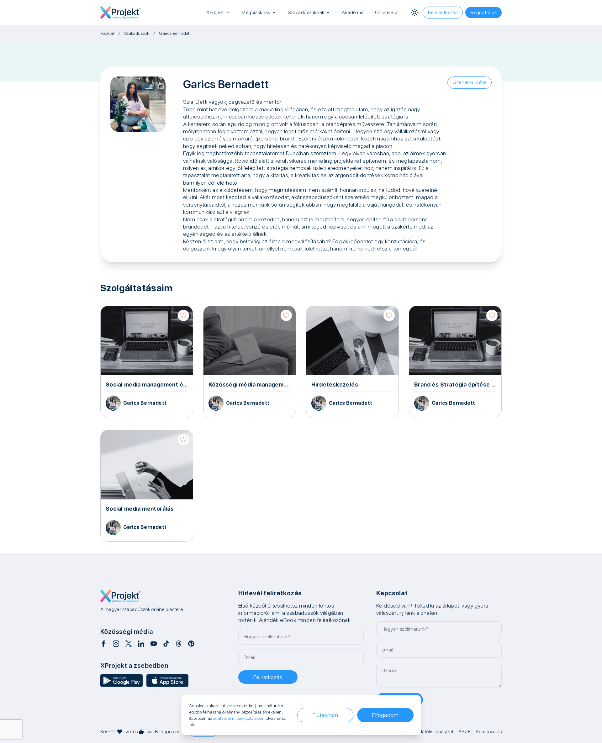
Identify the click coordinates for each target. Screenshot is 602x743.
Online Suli (387, 12)
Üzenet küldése (469, 82)
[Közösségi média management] (249, 361)
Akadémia (352, 12)
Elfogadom (385, 715)
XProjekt (215, 12)
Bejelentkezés (442, 12)
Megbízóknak (255, 12)
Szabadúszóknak (306, 12)
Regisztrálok (483, 12)
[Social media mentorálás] (147, 485)
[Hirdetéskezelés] (352, 361)
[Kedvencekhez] (183, 315)
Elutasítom (325, 715)
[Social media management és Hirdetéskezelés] (147, 361)
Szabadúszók (136, 33)
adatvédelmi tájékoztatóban (239, 718)
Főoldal (107, 33)
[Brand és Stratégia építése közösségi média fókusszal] (455, 361)
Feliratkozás (268, 677)
